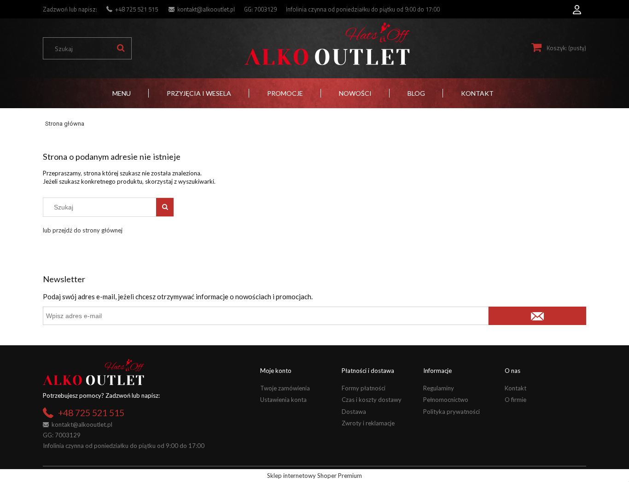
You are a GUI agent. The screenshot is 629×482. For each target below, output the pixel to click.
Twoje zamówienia (285, 388)
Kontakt (515, 388)
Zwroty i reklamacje (368, 423)
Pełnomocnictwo (445, 399)
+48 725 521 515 (136, 9)
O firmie (515, 399)
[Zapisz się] (537, 316)
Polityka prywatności (451, 411)
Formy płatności (363, 388)
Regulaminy (438, 388)
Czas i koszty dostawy (372, 399)
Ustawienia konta (283, 399)
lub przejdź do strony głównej (82, 230)
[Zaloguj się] (577, 7)
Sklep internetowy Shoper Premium (314, 475)
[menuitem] (121, 93)
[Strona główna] (327, 44)
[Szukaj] (120, 48)
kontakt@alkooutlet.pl (206, 9)
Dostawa (354, 411)
